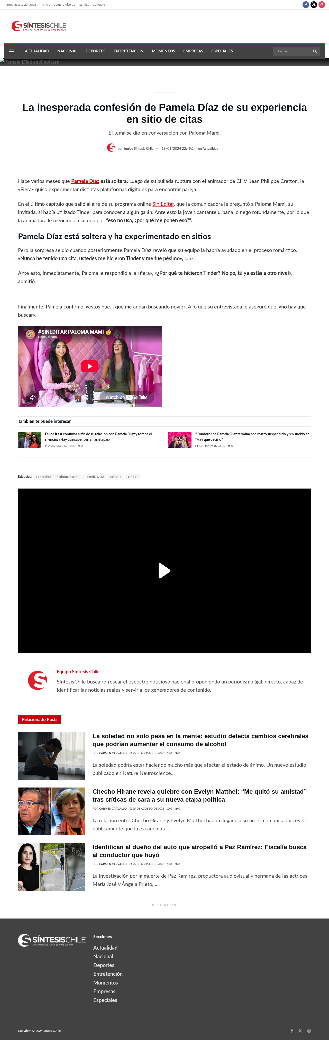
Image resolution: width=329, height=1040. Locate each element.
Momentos (163, 51)
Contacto (99, 4)
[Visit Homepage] (35, 26)
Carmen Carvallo (113, 753)
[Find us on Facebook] (306, 4)
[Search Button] (315, 51)
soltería (116, 476)
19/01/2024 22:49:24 (179, 149)
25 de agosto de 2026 (148, 753)
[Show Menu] (11, 51)
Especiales (222, 51)
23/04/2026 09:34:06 (211, 446)
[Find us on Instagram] (321, 4)
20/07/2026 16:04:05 (61, 446)
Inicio (46, 4)
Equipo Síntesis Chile (138, 149)
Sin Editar (163, 204)
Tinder (132, 476)
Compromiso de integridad (71, 4)
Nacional (67, 51)
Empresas (193, 51)
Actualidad (37, 51)
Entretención (129, 51)
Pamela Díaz (85, 181)
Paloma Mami (68, 476)
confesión (43, 476)
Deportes (95, 51)
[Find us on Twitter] (313, 4)
